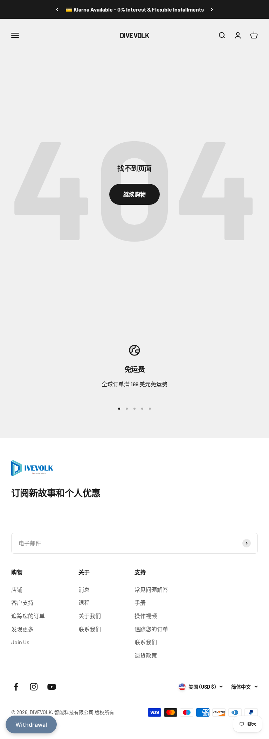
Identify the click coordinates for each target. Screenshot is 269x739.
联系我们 (89, 629)
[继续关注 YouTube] (51, 686)
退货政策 (145, 655)
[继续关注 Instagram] (34, 686)
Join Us (20, 642)
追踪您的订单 (28, 615)
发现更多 (22, 629)
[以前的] (57, 9)
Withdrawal (31, 724)
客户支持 (22, 602)
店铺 (16, 589)
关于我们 (89, 615)
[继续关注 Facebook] (16, 686)
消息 (84, 589)
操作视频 (145, 615)
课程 (84, 602)
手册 (140, 602)
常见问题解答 (151, 589)
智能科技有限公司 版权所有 (84, 712)
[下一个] (212, 9)
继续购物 (134, 194)
